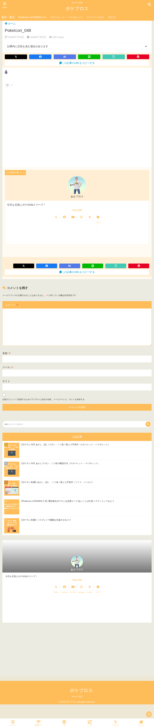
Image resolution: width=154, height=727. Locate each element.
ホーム (11, 23)
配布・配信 (8, 17)
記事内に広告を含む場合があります (27, 46)
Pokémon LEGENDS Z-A (32, 17)
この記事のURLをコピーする (78, 63)
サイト (6, 381)
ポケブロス (77, 8)
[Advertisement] (77, 129)
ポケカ (112, 17)
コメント (12, 304)
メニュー (12, 725)
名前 (6, 353)
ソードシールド (96, 17)
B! (64, 56)
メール (7, 367)
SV (64, 725)
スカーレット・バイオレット (66, 17)
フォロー (115, 725)
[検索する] (148, 424)
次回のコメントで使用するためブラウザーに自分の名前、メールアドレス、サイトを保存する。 (44, 399)
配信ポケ (38, 725)
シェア (89, 725)
